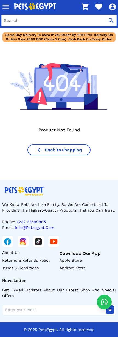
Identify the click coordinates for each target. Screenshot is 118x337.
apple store (71, 260)
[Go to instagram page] (23, 241)
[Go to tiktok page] (38, 241)
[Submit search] (111, 20)
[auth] (112, 7)
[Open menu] (5, 6)
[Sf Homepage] (45, 6)
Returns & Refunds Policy (26, 260)
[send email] (110, 310)
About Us (10, 252)
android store (73, 268)
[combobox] (59, 20)
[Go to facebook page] (7, 241)
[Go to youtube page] (53, 241)
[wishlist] (99, 7)
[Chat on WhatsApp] (104, 302)
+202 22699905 (31, 222)
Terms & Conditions (20, 268)
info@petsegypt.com (34, 227)
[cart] (85, 7)
